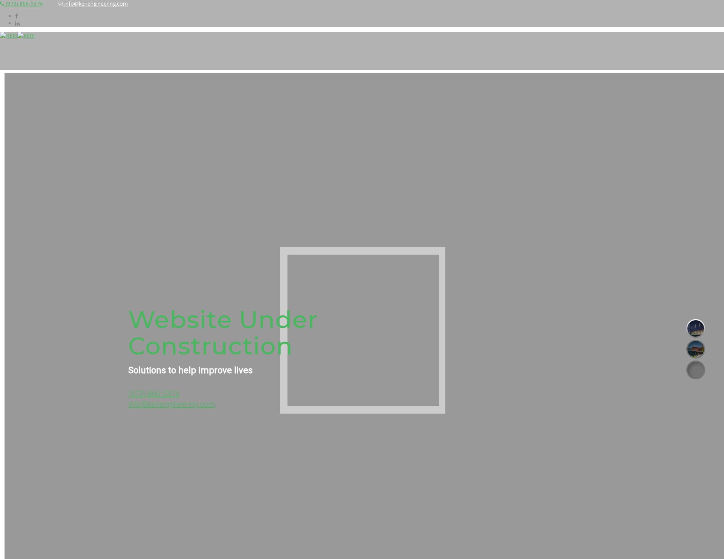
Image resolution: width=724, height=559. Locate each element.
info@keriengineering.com (95, 3)
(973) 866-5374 (23, 3)
